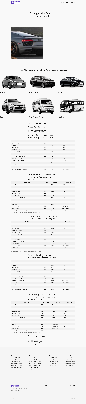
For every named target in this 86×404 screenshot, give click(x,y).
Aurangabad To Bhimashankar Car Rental (36, 131)
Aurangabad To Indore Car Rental (35, 342)
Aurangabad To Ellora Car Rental (34, 126)
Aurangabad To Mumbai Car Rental (35, 340)
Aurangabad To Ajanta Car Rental (35, 344)
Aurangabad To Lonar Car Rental (35, 338)
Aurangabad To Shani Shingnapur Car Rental (37, 130)
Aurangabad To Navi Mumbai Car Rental (36, 128)
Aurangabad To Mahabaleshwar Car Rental (37, 127)
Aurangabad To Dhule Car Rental (35, 341)
